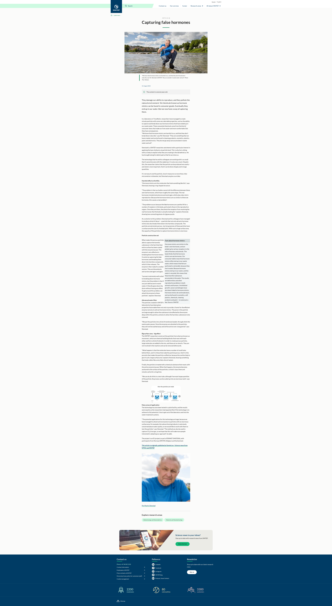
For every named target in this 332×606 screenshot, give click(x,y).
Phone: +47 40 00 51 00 (124, 564)
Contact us (162, 6)
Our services (174, 6)
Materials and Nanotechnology (174, 520)
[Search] (126, 5)
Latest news (117, 15)
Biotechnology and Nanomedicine (153, 520)
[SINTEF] (116, 6)
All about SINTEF (213, 6)
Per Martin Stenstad (148, 506)
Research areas (196, 6)
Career (184, 6)
